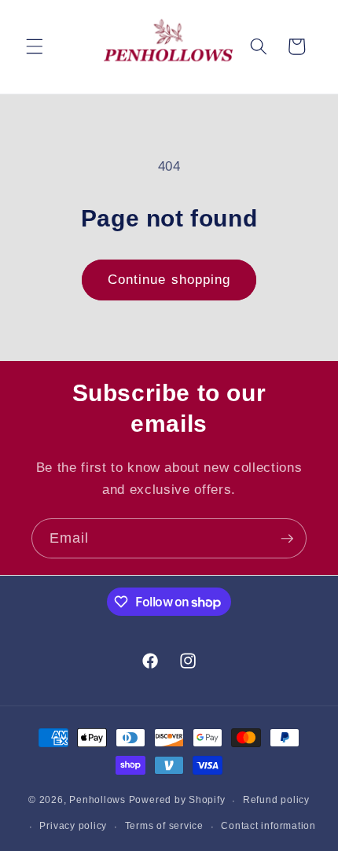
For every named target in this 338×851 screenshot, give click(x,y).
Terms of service (164, 825)
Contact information (268, 825)
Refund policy (276, 799)
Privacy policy (73, 825)
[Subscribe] (287, 538)
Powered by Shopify (177, 800)
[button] (34, 46)
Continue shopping (169, 279)
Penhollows (97, 800)
